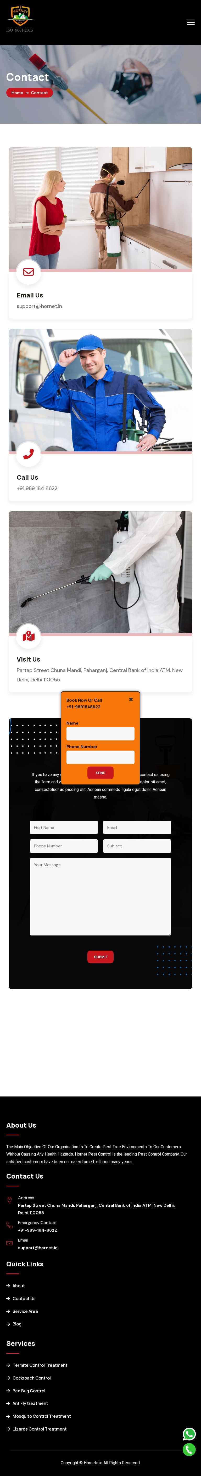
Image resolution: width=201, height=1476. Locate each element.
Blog (17, 1324)
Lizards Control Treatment (40, 1429)
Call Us (27, 477)
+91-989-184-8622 (37, 1230)
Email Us (30, 295)
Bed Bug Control (29, 1391)
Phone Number (82, 746)
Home (17, 92)
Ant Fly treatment (30, 1403)
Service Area (25, 1311)
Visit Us (28, 659)
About (19, 1286)
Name (72, 723)
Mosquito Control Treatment (42, 1416)
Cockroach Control (32, 1378)
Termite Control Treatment (40, 1365)
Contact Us (24, 1298)
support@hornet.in (38, 1247)
